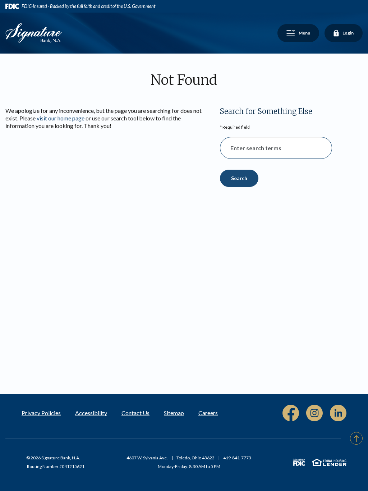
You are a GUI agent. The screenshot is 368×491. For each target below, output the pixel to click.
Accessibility (91, 412)
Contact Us (135, 412)
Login (343, 34)
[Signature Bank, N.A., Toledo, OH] (33, 32)
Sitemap (174, 412)
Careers (208, 412)
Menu (301, 34)
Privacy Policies (41, 412)
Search (239, 178)
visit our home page (60, 118)
